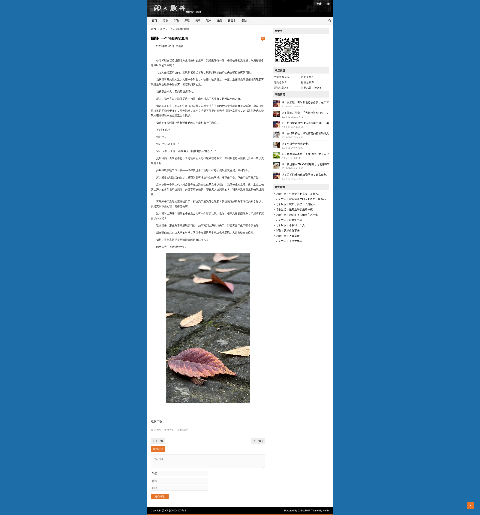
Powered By (291, 510)
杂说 (176, 20)
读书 (209, 20)
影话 (187, 20)
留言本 (232, 20)
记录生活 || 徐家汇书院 (289, 219)
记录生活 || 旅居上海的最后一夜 (294, 209)
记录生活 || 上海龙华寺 (289, 240)
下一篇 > (258, 440)
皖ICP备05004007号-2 (174, 510)
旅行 (219, 20)
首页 (154, 20)
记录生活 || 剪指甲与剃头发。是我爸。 (298, 193)
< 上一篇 (158, 440)
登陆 (319, 3)
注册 (327, 3)
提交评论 (160, 496)
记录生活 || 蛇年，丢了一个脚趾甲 (295, 204)
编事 (198, 20)
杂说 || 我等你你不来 (288, 230)
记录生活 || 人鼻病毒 (288, 235)
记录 (165, 20)
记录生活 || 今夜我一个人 (290, 225)
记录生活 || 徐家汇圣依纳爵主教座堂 (297, 214)
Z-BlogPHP (304, 510)
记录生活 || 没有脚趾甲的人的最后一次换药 (301, 198)
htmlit (326, 510)
